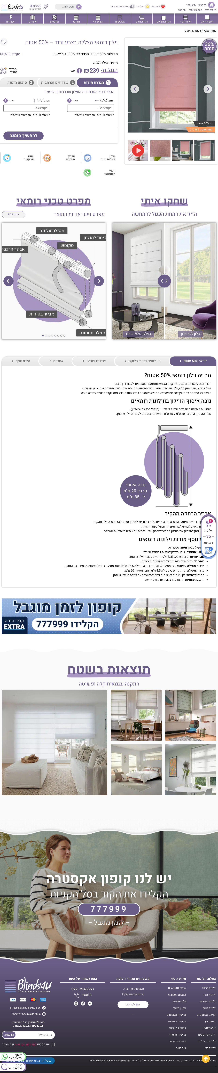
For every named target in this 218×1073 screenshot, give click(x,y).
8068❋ (35, 6)
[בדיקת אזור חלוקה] (132, 6)
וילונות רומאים (193, 31)
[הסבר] (79, 70)
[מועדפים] (163, 6)
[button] (99, 281)
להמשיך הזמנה (23, 136)
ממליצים (140, 6)
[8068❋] (45, 6)
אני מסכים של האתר (26, 1044)
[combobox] (67, 7)
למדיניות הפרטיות (25, 1044)
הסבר (73, 70)
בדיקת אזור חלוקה (120, 6)
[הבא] (208, 89)
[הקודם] (134, 89)
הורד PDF (13, 215)
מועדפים (155, 6)
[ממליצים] (147, 6)
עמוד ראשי (210, 31)
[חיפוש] (78, 7)
